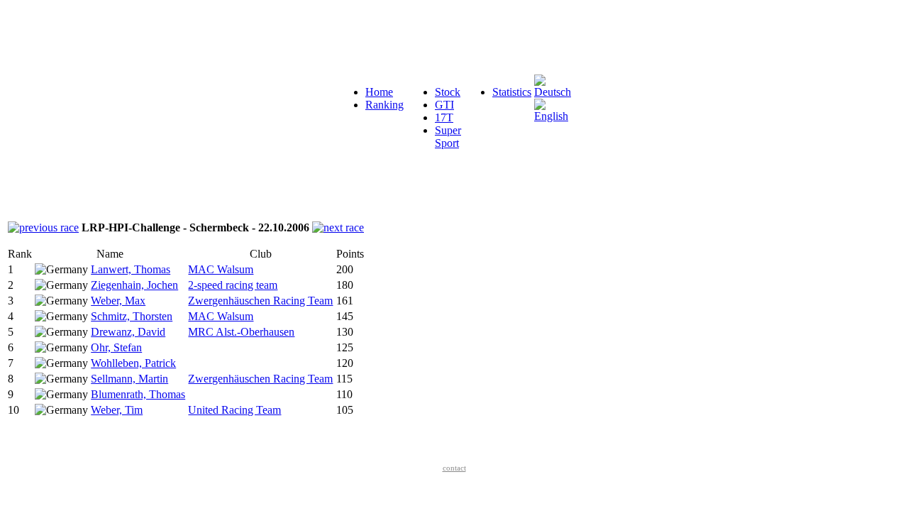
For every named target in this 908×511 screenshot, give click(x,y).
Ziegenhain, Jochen (134, 285)
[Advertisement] (264, 38)
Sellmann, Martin (129, 379)
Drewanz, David (128, 332)
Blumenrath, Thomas (138, 394)
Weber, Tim (117, 410)
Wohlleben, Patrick (133, 363)
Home (379, 92)
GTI (444, 105)
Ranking (384, 105)
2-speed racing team (232, 285)
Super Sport (448, 136)
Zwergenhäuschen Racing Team (260, 301)
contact (454, 467)
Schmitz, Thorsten (131, 316)
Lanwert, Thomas (130, 269)
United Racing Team (234, 410)
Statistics (511, 92)
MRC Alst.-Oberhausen (241, 332)
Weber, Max (118, 301)
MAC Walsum (220, 269)
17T (444, 117)
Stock (447, 92)
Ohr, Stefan (116, 347)
